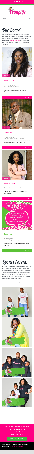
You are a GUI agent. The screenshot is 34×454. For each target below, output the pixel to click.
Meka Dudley (17, 301)
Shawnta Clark (17, 392)
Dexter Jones (8, 133)
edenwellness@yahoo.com (16, 138)
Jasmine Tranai (9, 183)
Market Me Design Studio (16, 446)
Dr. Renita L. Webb (17, 331)
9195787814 (11, 85)
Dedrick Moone (17, 362)
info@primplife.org (15, 40)
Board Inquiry (8, 234)
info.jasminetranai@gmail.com (17, 188)
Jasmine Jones (9, 80)
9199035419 (11, 137)
